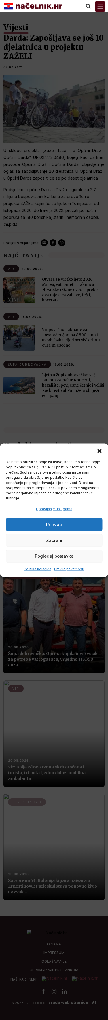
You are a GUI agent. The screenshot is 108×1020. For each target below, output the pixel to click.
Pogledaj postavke (54, 556)
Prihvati (54, 524)
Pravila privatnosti (69, 569)
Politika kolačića (37, 569)
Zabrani (54, 540)
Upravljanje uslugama (54, 508)
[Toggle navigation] (100, 6)
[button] (99, 450)
